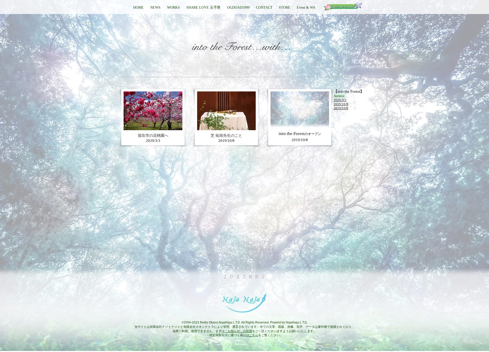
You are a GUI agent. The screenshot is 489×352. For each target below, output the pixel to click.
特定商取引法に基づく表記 (227, 335)
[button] (238, 7)
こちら (253, 335)
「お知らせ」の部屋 (238, 331)
